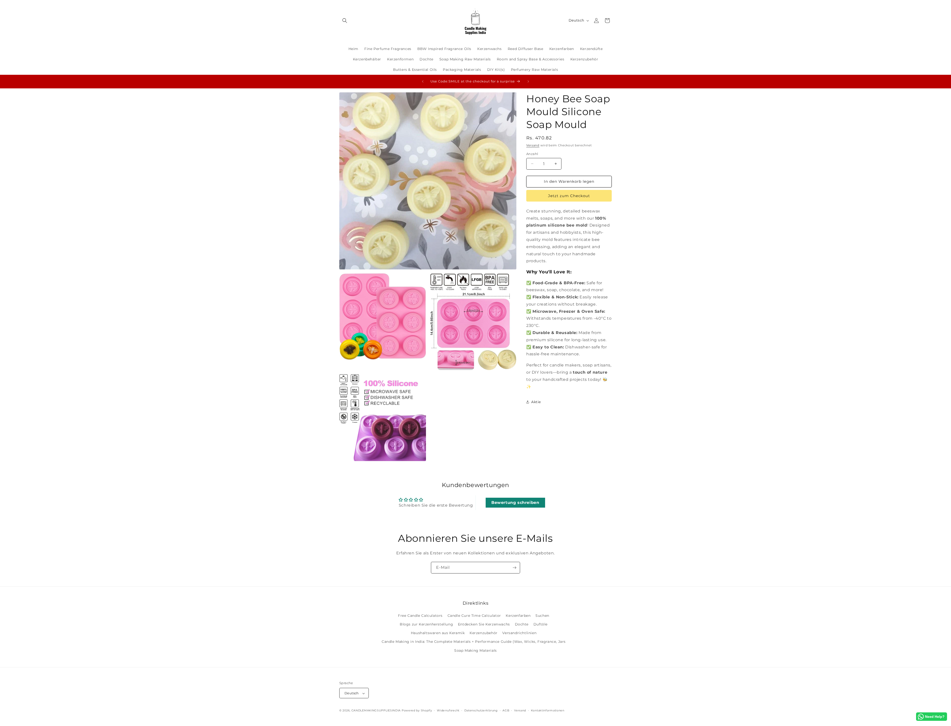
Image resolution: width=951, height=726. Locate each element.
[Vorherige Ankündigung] (422, 81)
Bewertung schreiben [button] (515, 502)
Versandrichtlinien (519, 633)
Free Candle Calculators (420, 615)
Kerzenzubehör (484, 633)
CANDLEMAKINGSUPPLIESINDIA (376, 710)
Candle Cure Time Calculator (474, 615)
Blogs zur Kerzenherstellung (426, 624)
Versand (532, 145)
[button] (344, 20)
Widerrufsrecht (448, 710)
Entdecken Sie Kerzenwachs (484, 624)
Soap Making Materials (475, 650)
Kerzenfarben (518, 615)
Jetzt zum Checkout (569, 195)
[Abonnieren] (514, 567)
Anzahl (532, 154)
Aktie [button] (536, 402)
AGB (505, 710)
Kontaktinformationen (547, 710)
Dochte (522, 624)
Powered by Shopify (417, 710)
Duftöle (540, 624)
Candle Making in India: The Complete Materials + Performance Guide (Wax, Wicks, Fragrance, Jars (474, 641)
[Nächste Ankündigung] (528, 81)
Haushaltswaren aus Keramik (438, 633)
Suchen (542, 615)
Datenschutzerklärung (481, 710)
